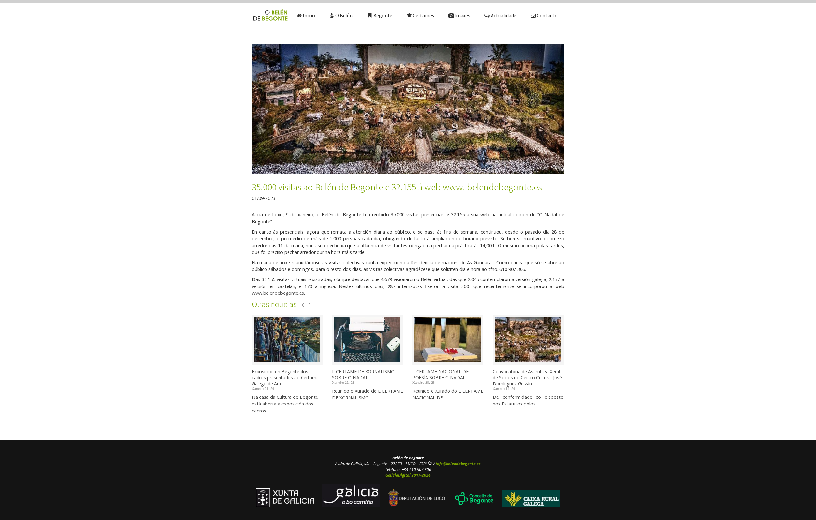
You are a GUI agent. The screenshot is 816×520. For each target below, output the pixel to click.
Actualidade (503, 15)
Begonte (382, 15)
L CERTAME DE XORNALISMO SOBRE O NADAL (363, 374)
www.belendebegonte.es (278, 293)
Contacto (547, 15)
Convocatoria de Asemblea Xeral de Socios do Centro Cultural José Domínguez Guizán (527, 377)
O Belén (344, 15)
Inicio (309, 15)
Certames (423, 15)
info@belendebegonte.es (458, 463)
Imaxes (462, 15)
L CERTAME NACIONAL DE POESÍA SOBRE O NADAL (440, 374)
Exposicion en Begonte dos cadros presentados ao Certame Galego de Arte (285, 377)
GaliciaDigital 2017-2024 (408, 475)
